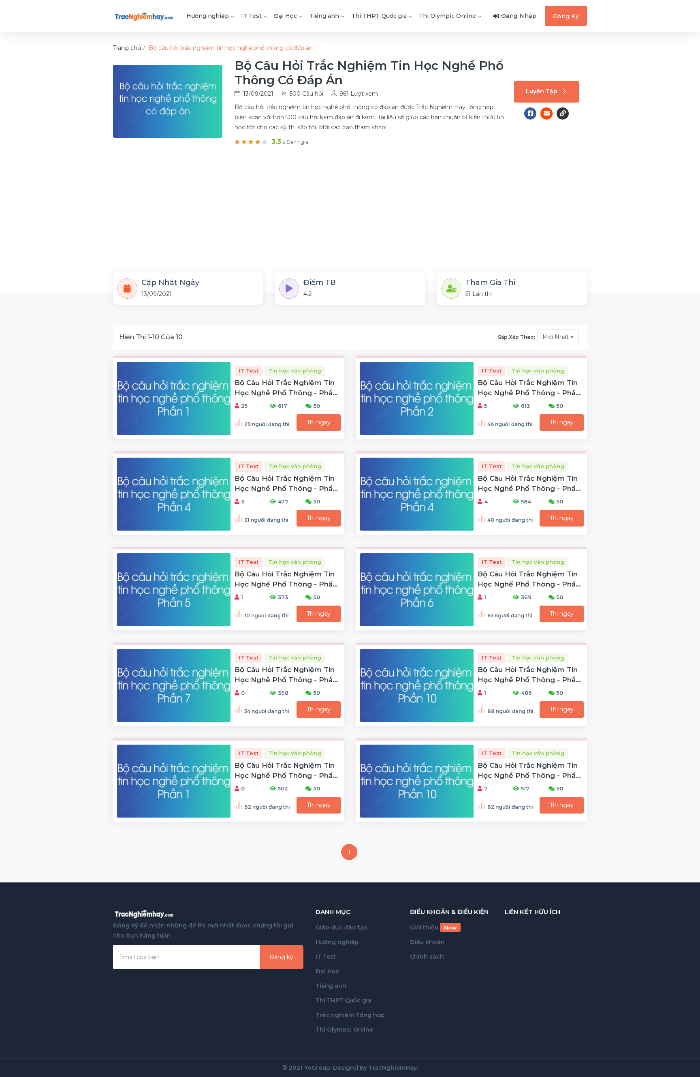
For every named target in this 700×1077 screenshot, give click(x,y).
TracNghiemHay (393, 1067)
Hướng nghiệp (207, 15)
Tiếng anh (324, 15)
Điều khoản (427, 942)
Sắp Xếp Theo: (516, 337)
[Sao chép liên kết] (563, 113)
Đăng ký (281, 957)
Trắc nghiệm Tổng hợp (350, 1015)
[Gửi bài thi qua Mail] (548, 113)
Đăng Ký (566, 16)
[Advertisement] (350, 207)
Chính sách (427, 956)
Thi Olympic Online (447, 15)
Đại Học (285, 15)
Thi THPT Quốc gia (379, 15)
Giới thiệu (433, 927)
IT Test (251, 15)
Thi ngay (319, 422)
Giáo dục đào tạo (342, 927)
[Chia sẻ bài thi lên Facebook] (532, 113)
